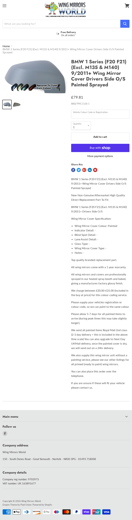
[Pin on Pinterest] (95, 170)
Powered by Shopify (42, 504)
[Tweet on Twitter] (79, 170)
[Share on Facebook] (73, 170)
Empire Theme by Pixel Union (17, 504)
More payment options (100, 156)
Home (6, 46)
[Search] (124, 24)
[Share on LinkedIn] (90, 170)
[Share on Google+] (84, 170)
